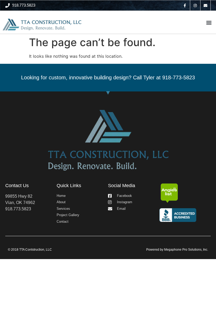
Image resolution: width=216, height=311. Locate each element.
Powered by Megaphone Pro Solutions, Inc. (177, 249)
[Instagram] (195, 5)
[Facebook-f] (185, 5)
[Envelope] (205, 5)
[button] (209, 22)
